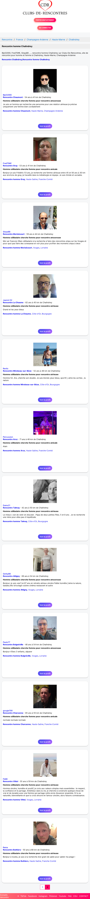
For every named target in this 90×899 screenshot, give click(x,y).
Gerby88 (7, 574)
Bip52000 (7, 95)
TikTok (23, 896)
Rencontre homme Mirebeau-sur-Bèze (21, 384)
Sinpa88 (6, 232)
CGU (75, 896)
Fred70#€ (7, 163)
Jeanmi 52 (7, 300)
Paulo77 (6, 642)
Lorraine (44, 247)
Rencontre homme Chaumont (16, 111)
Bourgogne (47, 314)
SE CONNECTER (45, 28)
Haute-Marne (37, 111)
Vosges (36, 247)
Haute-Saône (32, 179)
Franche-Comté (45, 179)
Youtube (62, 896)
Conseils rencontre (4, 896)
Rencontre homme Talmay (15, 521)
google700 (8, 710)
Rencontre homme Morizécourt (17, 247)
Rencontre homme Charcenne (17, 724)
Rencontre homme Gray (14, 179)
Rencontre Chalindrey (12, 59)
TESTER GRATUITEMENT (45, 20)
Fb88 (5, 779)
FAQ (69, 896)
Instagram (43, 896)
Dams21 (6, 505)
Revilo (5, 368)
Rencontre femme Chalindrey (36, 59)
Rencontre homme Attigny (15, 590)
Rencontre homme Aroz (14, 450)
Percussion (8, 437)
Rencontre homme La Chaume (17, 314)
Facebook (32, 896)
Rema (5, 847)
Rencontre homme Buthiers (15, 861)
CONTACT (83, 896)
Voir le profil (45, 126)
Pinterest (53, 896)
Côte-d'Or (36, 314)
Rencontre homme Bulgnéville (17, 656)
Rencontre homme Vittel (14, 799)
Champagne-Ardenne (53, 111)
